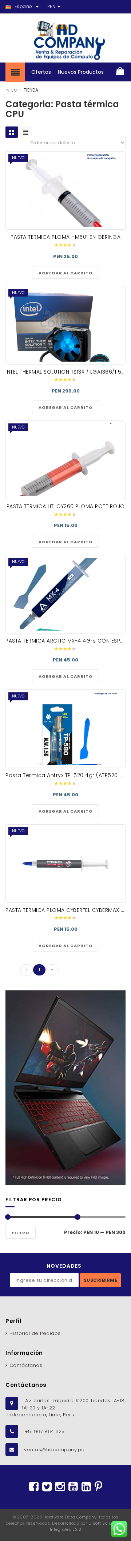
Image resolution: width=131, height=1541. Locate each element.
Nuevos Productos (81, 72)
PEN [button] (52, 6)
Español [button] (24, 6)
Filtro (20, 1233)
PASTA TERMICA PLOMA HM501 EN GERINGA (65, 237)
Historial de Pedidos (35, 1333)
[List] (26, 132)
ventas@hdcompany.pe (54, 1449)
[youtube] (73, 1486)
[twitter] (47, 1486)
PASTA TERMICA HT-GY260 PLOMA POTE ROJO (66, 506)
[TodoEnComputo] (65, 41)
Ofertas (41, 72)
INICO (11, 90)
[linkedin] (86, 1486)
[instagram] (60, 1486)
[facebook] (34, 1486)
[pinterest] (98, 1486)
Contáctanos (25, 1365)
